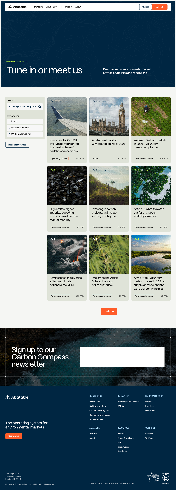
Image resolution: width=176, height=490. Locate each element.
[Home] (17, 6)
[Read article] (67, 130)
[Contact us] (13, 436)
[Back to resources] (17, 145)
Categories (13, 116)
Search (11, 100)
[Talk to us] (159, 7)
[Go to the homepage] (16, 397)
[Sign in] (145, 7)
